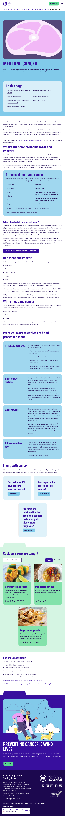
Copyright (29, 804)
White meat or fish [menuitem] (11, 560)
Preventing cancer (14, 9)
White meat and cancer (41, 97)
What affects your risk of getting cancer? (35, 9)
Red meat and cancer (14, 97)
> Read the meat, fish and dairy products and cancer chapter (22, 680)
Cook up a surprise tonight (16, 107)
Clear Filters (58, 560)
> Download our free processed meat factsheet (21, 212)
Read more (17, 488)
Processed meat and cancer (42, 90)
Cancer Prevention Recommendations (30, 140)
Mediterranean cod (48, 584)
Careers (6, 804)
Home (5, 9)
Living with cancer (39, 100)
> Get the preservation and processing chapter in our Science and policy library (29, 684)
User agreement (17, 804)
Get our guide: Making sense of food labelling (20, 251)
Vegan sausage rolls (32, 626)
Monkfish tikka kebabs (17, 584)
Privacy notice (40, 804)
